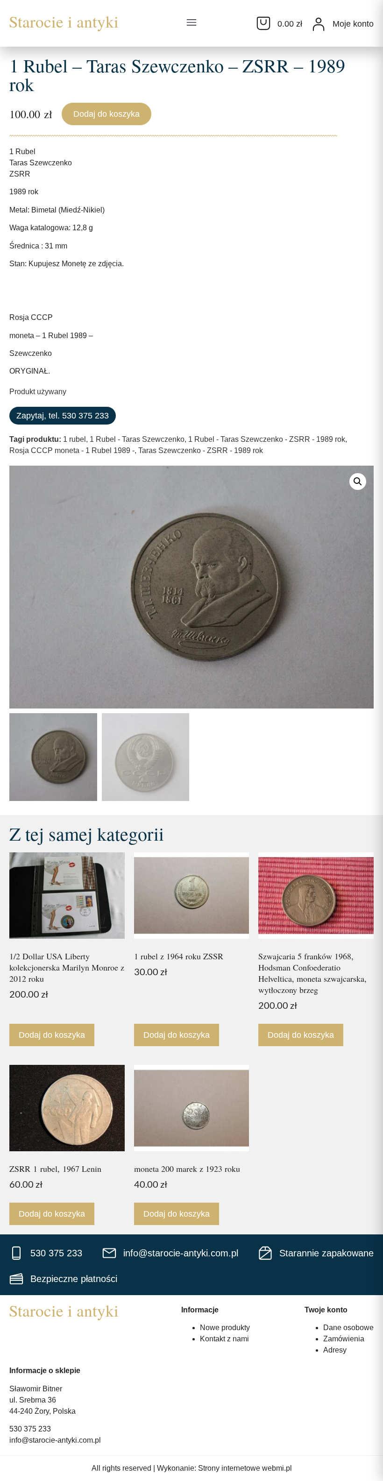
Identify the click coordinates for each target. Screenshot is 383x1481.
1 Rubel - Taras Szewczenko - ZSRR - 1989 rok (266, 439)
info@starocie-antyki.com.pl (55, 1440)
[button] (191, 23)
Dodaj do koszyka (106, 114)
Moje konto (353, 23)
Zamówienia (343, 1339)
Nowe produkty (225, 1328)
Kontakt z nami (224, 1339)
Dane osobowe (348, 1328)
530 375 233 (30, 1429)
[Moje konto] (319, 24)
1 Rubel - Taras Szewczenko (137, 439)
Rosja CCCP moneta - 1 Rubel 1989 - (72, 450)
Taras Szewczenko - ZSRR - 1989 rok (200, 450)
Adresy (335, 1350)
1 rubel (74, 439)
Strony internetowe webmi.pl (245, 1468)
